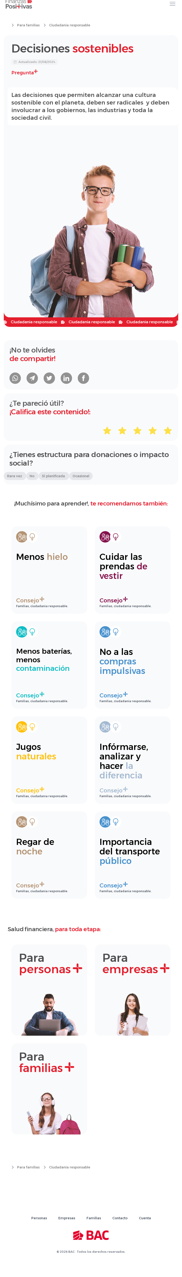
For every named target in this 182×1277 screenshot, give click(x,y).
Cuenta (145, 1218)
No (32, 476)
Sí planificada (54, 476)
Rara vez (15, 476)
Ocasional (81, 476)
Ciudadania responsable (69, 25)
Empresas (66, 1218)
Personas (39, 1218)
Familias (93, 1218)
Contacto (119, 1218)
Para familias (28, 25)
